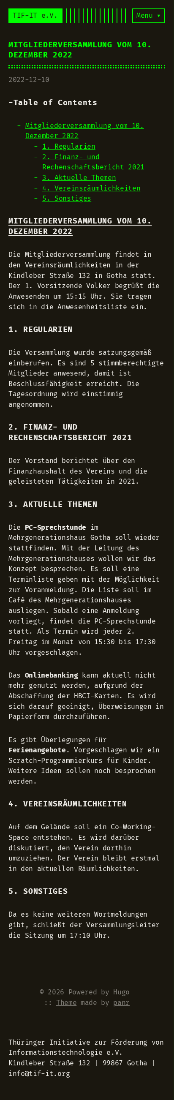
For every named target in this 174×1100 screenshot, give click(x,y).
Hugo (121, 992)
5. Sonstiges (66, 198)
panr (121, 1003)
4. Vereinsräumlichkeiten (91, 188)
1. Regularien (68, 146)
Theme (66, 1003)
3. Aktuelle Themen (79, 178)
